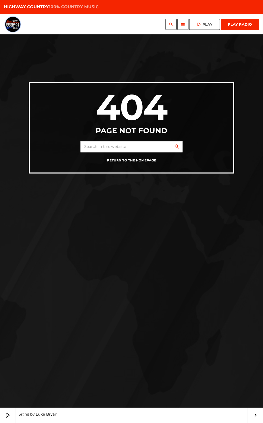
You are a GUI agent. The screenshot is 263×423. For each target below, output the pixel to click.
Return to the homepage (131, 160)
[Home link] (13, 24)
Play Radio (240, 24)
